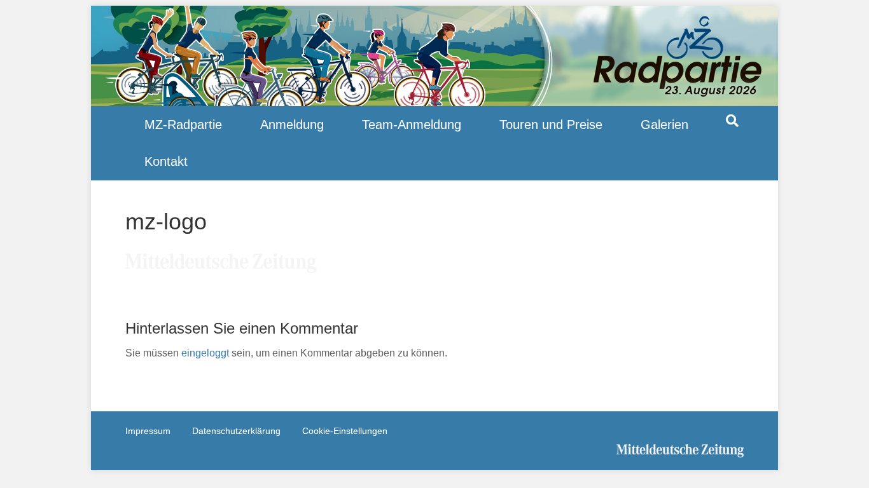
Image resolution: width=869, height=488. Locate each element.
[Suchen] (732, 120)
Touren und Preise (550, 125)
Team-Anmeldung (411, 125)
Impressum (147, 431)
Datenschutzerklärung (236, 431)
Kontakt (166, 161)
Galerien (664, 125)
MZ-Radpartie (183, 125)
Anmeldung (292, 125)
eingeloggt (205, 353)
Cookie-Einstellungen (344, 431)
